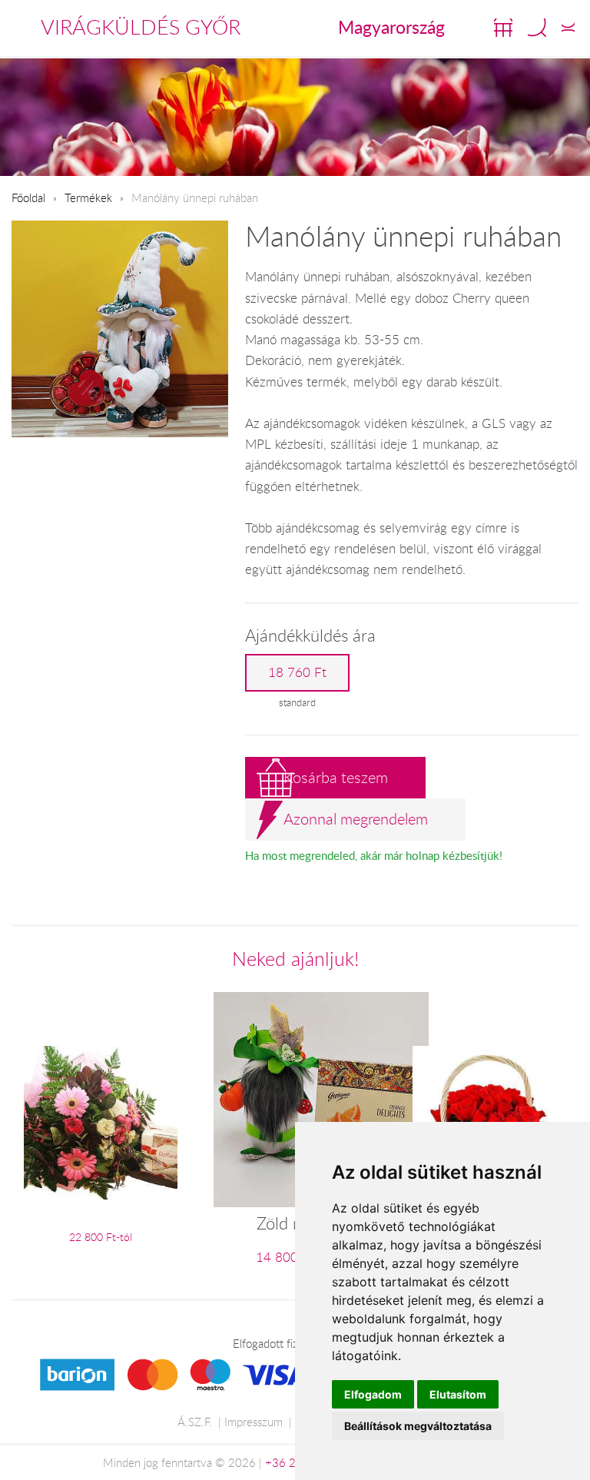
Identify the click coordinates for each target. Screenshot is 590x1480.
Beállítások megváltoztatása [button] (418, 1425)
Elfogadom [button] (373, 1394)
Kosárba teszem (335, 777)
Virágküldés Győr (140, 27)
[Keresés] (537, 27)
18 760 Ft (297, 672)
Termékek (88, 197)
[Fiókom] (568, 27)
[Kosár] (503, 27)
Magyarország (391, 26)
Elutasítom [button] (457, 1394)
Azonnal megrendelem (355, 818)
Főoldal (28, 197)
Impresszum (253, 1421)
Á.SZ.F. (194, 1421)
